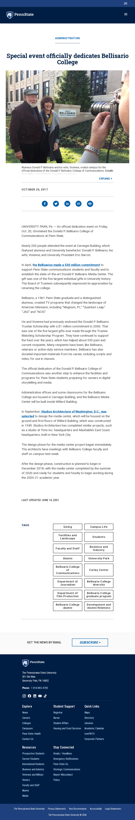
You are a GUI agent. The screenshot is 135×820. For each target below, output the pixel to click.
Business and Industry (99, 548)
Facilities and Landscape (68, 537)
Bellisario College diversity (99, 583)
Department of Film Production (68, 594)
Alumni (67, 558)
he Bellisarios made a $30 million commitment (66, 265)
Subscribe (89, 642)
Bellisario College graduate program (98, 594)
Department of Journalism (67, 583)
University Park (98, 558)
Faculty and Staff (68, 548)
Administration (67, 38)
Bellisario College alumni (68, 606)
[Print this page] (90, 204)
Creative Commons (64, 174)
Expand (104, 178)
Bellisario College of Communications (68, 570)
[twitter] (56, 204)
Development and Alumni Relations (99, 606)
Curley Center (99, 570)
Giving (67, 526)
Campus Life (99, 526)
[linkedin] (67, 204)
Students (98, 537)
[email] (78, 204)
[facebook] (45, 204)
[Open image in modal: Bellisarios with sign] (67, 116)
